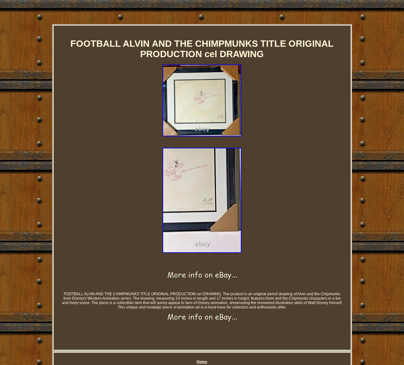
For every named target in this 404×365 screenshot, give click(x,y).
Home (202, 362)
